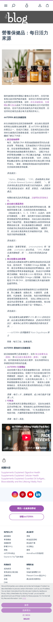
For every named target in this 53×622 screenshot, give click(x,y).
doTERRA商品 (9, 553)
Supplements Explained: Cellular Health (20, 475)
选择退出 (26, 610)
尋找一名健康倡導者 (26, 508)
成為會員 (7, 568)
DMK (6, 582)
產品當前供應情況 (33, 579)
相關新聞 (7, 543)
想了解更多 (26, 615)
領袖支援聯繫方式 (33, 572)
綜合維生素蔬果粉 (15, 204)
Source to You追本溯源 (13, 557)
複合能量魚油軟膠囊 (16, 259)
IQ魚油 (13, 105)
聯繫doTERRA (26, 516)
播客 (28, 550)
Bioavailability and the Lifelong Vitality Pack (21, 481)
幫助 (28, 568)
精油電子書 (30, 543)
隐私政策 (27, 619)
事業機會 (7, 539)
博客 (28, 536)
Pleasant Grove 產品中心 (36, 575)
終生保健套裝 (37, 102)
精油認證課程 (31, 539)
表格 (5, 579)
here (24, 598)
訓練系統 (7, 575)
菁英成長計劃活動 (11, 572)
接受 (26, 605)
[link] (39, 5)
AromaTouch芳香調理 (34, 553)
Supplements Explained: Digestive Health (20, 472)
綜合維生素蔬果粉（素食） (27, 357)
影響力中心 (8, 546)
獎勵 (5, 550)
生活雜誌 (30, 546)
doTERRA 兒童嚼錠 (16, 367)
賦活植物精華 (13, 139)
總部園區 (7, 536)
